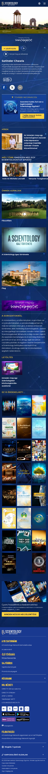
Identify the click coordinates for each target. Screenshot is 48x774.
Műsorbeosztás (9, 658)
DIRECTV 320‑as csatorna (11, 689)
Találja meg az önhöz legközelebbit (31, 116)
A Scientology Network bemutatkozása (17, 645)
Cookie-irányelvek (8, 766)
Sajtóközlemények (9, 667)
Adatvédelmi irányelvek (9, 768)
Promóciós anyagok (9, 671)
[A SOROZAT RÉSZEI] (9, 405)
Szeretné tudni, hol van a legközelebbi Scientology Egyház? (31, 104)
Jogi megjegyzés (7, 771)
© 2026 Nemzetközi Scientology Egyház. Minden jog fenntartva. (23, 760)
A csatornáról (7, 649)
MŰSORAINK (7, 678)
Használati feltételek (8, 763)
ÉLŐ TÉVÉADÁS (8, 654)
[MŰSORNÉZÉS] (39, 428)
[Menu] (44, 3)
